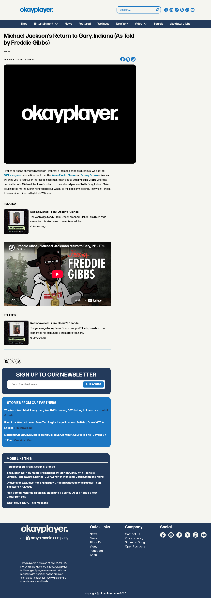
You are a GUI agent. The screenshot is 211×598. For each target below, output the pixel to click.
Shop (24, 24)
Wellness (103, 24)
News (68, 24)
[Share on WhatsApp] (133, 59)
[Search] (157, 10)
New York (122, 24)
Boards (158, 24)
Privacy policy (134, 538)
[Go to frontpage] (36, 10)
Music (94, 538)
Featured (85, 24)
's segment (13, 175)
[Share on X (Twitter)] (127, 59)
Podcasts (96, 551)
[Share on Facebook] (122, 59)
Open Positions (135, 546)
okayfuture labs (180, 24)
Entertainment (43, 24)
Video (138, 24)
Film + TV (95, 542)
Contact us (132, 534)
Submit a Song (135, 542)
